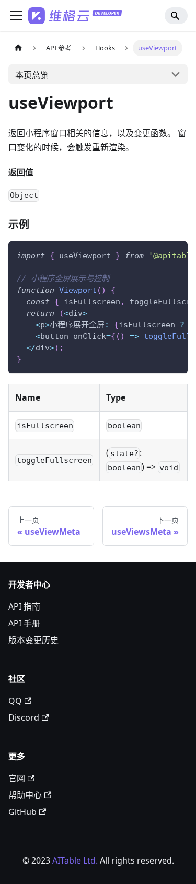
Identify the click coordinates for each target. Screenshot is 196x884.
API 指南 (24, 606)
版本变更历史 (33, 640)
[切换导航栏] (16, 16)
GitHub (22, 811)
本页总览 (32, 75)
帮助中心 (25, 795)
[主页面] (18, 48)
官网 (16, 778)
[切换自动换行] (156, 254)
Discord (23, 717)
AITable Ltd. (75, 860)
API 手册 (24, 623)
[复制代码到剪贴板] (174, 254)
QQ (15, 700)
